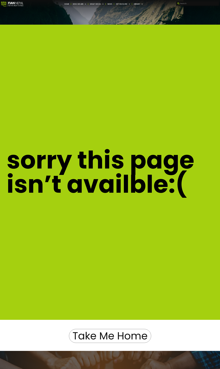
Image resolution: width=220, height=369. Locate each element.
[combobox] (197, 3)
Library (137, 4)
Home (66, 4)
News (109, 4)
